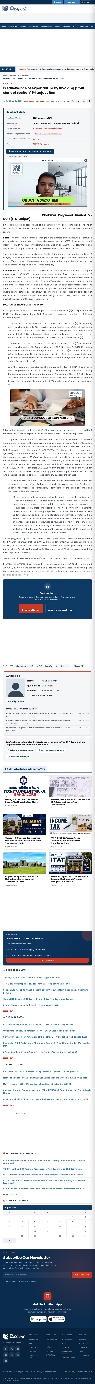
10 (10, 1226)
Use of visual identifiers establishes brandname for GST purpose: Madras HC (39, 714)
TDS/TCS (32, 1351)
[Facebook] (5, 1348)
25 (22, 1236)
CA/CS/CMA (50, 1355)
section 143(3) (63, 666)
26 (35, 1236)
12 (35, 1226)
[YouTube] (17, 1348)
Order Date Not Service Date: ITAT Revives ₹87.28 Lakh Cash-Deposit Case (40, 1031)
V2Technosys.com (49, 1372)
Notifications (67, 1339)
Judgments (66, 1347)
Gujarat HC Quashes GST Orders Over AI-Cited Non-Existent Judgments (39, 999)
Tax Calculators (68, 1358)
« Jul (5, 1245)
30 (85, 1236)
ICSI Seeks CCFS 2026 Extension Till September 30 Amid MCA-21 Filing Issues (40, 1071)
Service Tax (33, 26)
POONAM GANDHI (14, 101)
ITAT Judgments (45, 666)
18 (22, 1231)
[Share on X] (73, 101)
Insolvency (50, 1351)
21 (60, 1231)
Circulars (66, 1343)
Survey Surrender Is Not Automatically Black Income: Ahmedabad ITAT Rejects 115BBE (45, 1037)
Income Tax (12, 26)
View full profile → (15, 701)
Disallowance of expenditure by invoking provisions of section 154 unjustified (44, 90)
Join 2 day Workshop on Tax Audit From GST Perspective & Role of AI (36, 984)
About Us (82, 1339)
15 (73, 1226)
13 (47, 1226)
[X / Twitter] (11, 1348)
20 (47, 1231)
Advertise (83, 1347)
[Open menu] (90, 9)
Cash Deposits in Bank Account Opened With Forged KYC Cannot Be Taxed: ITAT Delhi (45, 1099)
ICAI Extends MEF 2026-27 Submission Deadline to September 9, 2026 (37, 1084)
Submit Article (84, 1343)
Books (58, 2)
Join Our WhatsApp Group (21, 750)
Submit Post (73, 2)
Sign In (86, 2)
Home (3, 26)
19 (35, 1231)
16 (85, 1226)
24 (10, 1236)
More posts (9, 1011)
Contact (82, 1351)
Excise (57, 26)
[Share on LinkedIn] (78, 101)
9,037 (49, 695)
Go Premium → (47, 960)
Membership (84, 1355)
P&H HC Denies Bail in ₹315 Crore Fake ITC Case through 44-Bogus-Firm (38, 1024)
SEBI (47, 1343)
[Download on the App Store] (56, 1319)
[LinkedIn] (5, 1354)
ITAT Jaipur (44, 144)
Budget (23, 26)
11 (22, 1226)
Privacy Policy (70, 1372)
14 (60, 1226)
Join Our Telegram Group (52, 750)
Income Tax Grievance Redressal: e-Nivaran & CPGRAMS (31, 1005)
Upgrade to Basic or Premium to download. (31, 151)
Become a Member (31, 610)
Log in (25, 156)
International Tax (34, 1356)
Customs (66, 26)
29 (73, 1236)
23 (85, 1231)
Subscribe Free (82, 1275)
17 (9, 1231)
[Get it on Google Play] (38, 1319)
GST (74, 26)
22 (73, 1231)
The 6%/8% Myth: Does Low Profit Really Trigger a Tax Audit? (32, 977)
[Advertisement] (47, 47)
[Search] (92, 26)
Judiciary (25, 75)
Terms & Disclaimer (84, 1372)
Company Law (46, 26)
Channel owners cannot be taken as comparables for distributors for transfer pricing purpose (38, 722)
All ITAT (36, 144)
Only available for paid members (48, 128)
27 (47, 1236)
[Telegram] (5, 1360)
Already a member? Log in (60, 610)
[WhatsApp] (17, 1354)
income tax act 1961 (25, 666)
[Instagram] (11, 1354)
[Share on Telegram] (89, 101)
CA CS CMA (83, 26)
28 (60, 1236)
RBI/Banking (50, 1347)
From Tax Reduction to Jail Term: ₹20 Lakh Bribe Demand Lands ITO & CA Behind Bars (45, 1078)
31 (9, 1241)
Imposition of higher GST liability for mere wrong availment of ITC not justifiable (38, 729)
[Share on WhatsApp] (84, 101)
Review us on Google (20, 756)
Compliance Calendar (67, 1352)
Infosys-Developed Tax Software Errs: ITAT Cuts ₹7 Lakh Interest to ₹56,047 (40, 1052)
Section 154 (79, 666)
